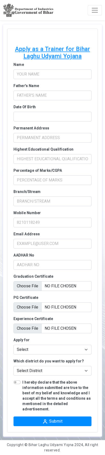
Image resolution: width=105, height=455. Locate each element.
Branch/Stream (27, 192)
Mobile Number (27, 213)
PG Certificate (26, 298)
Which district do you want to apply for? (49, 361)
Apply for (22, 340)
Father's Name (26, 86)
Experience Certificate (33, 319)
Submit (55, 421)
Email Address (27, 234)
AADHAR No (24, 255)
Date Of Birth (25, 107)
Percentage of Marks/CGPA (38, 170)
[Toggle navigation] (95, 10)
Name (19, 65)
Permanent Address (31, 128)
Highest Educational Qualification (44, 149)
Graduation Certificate (33, 276)
